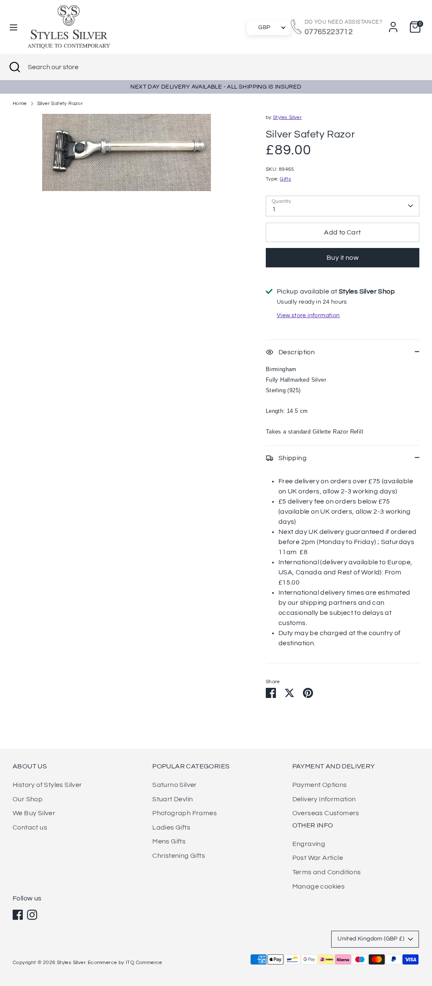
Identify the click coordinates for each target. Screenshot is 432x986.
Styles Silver (287, 117)
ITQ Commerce (144, 962)
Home (20, 103)
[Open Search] (14, 67)
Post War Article (317, 857)
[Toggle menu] (13, 27)
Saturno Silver (174, 784)
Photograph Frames (184, 813)
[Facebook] (18, 915)
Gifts (285, 179)
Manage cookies (318, 886)
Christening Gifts (178, 855)
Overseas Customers (325, 813)
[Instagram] (32, 915)
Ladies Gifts (171, 827)
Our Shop (28, 799)
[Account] (393, 27)
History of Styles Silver (47, 784)
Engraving (309, 844)
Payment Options (319, 784)
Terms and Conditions (326, 872)
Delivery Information (324, 799)
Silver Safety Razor (60, 103)
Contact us (30, 827)
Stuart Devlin (172, 799)
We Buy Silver (34, 813)
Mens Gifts (169, 841)
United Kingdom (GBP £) (371, 939)
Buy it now (343, 257)
